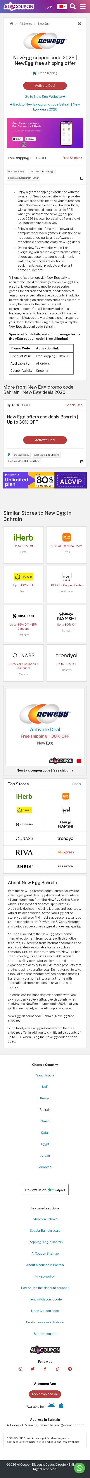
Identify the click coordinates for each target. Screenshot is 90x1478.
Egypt (45, 1144)
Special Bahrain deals (45, 1230)
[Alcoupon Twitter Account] (33, 1368)
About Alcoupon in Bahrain (45, 1265)
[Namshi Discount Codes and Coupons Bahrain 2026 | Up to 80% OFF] (67, 616)
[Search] (73, 6)
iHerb (23, 552)
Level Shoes (67, 591)
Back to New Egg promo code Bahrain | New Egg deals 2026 (46, 106)
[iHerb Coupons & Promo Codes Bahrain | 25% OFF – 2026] (23, 537)
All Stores (25, 23)
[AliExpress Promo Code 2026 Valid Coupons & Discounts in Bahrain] (65, 852)
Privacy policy (45, 1276)
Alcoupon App (45, 1383)
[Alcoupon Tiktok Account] (57, 1368)
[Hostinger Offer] (45, 480)
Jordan (45, 1155)
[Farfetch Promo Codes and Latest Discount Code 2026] (65, 866)
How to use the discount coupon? (45, 1288)
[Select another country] (62, 6)
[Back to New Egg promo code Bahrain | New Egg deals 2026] (80, 24)
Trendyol (67, 670)
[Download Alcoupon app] (45, 133)
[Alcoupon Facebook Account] (45, 1368)
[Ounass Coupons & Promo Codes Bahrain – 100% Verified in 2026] (23, 655)
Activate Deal (45, 85)
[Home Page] (18, 6)
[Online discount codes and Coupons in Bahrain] (11, 23)
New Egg (44, 23)
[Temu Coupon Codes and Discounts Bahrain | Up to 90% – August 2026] (67, 537)
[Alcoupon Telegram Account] (70, 1368)
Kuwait (45, 1098)
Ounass (23, 674)
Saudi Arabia (45, 1075)
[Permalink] (8, 454)
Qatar (45, 1132)
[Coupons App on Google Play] (51, 1406)
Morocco (45, 1167)
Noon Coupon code (45, 1311)
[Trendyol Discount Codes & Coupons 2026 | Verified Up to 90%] (67, 655)
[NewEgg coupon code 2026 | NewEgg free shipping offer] (45, 727)
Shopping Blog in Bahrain (45, 1242)
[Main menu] (83, 6)
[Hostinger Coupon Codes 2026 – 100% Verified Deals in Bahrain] (23, 616)
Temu (66, 552)
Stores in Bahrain (45, 1219)
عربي (50, 6)
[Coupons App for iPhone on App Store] (61, 1406)
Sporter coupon (45, 1333)
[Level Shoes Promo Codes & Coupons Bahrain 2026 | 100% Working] (67, 576)
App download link (45, 1394)
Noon (23, 591)
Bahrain (45, 1109)
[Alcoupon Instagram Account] (20, 1368)
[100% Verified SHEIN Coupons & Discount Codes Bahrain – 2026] (24, 866)
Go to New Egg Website (43, 96)
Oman (45, 1121)
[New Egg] (45, 40)
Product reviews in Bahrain (45, 1322)
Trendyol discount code (45, 1299)
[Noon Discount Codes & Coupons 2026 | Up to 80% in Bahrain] (23, 576)
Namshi (66, 630)
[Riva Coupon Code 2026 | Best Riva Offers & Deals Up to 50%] (24, 852)
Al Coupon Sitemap (45, 1253)
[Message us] (79, 1468)
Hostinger (23, 635)
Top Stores (18, 783)
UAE (45, 1087)
